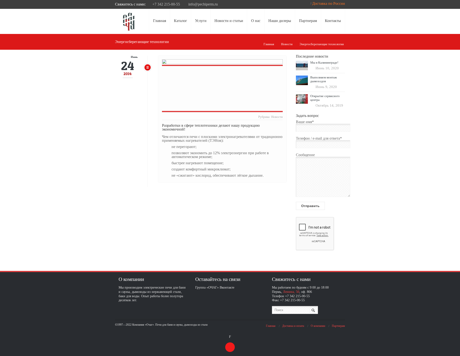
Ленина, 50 (291, 292)
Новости (287, 44)
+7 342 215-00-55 (166, 4)
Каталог (180, 21)
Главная (159, 21)
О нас (255, 21)
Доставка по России (328, 3)
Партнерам (308, 21)
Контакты (333, 21)
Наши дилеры (279, 21)
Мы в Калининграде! (324, 62)
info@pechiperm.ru (203, 4)
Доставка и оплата (293, 326)
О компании (318, 326)
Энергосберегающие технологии (321, 44)
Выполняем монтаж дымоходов (323, 79)
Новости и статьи (228, 21)
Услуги (201, 21)
